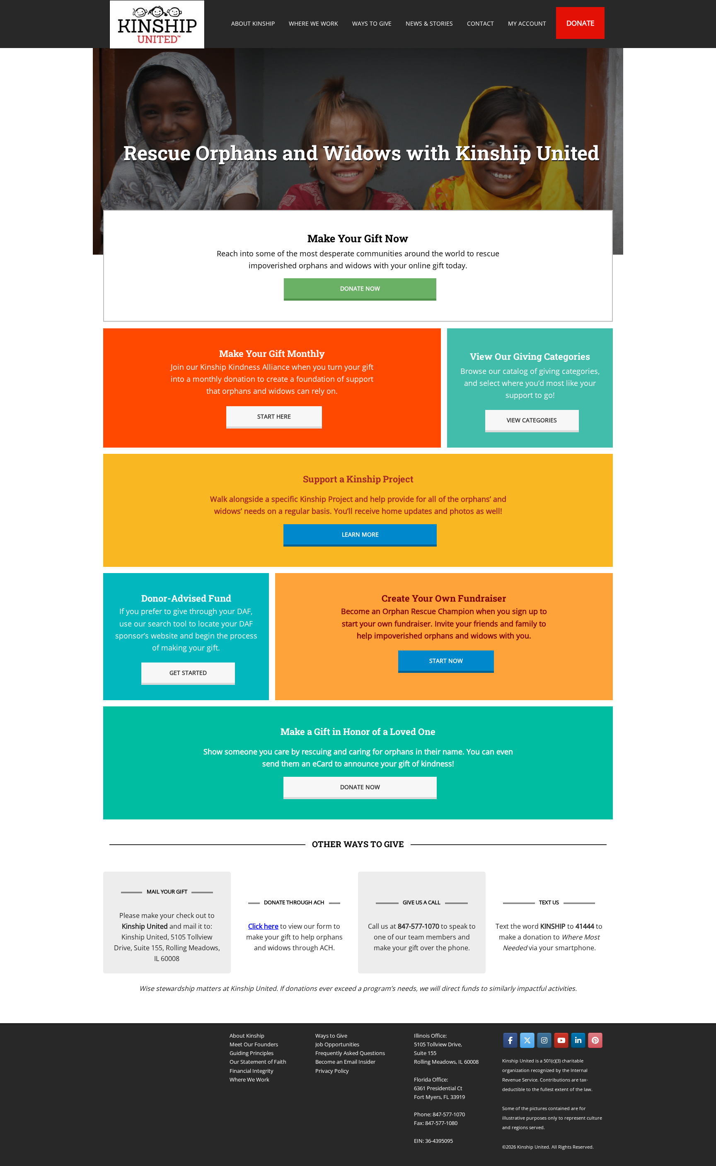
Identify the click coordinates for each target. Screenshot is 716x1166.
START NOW (446, 661)
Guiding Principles (251, 1053)
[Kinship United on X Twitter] (527, 1040)
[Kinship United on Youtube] (561, 1040)
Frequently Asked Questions (350, 1053)
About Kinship (247, 1035)
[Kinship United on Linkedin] (578, 1040)
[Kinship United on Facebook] (510, 1040)
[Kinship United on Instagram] (544, 1040)
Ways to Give (331, 1035)
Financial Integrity (251, 1070)
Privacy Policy (332, 1070)
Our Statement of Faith (258, 1061)
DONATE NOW (360, 288)
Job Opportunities (337, 1044)
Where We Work (249, 1079)
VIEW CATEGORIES (532, 420)
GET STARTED (188, 673)
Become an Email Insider (345, 1061)
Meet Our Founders (254, 1044)
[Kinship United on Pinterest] (595, 1040)
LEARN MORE (360, 534)
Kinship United (158, 24)
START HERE (274, 416)
